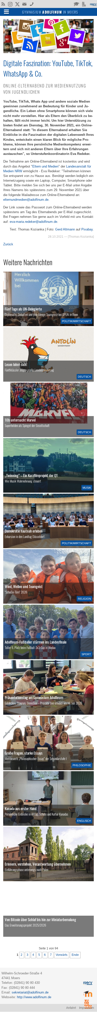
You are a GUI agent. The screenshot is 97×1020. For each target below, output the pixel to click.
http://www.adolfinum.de (34, 997)
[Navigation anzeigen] (6, 11)
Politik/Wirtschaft (76, 321)
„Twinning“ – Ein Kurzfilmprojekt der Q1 (31, 475)
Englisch (84, 820)
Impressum (86, 1008)
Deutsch (84, 376)
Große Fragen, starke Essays (24, 753)
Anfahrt (71, 1008)
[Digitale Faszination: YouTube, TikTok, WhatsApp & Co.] (48, 52)
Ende (75, 954)
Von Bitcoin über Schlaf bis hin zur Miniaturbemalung (40, 919)
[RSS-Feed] (3, 3)
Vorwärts (61, 954)
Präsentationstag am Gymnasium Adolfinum (34, 697)
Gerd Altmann (65, 229)
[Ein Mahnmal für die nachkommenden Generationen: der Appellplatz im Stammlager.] (48, 854)
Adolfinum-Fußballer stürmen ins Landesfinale (35, 642)
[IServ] (93, 4)
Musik (87, 487)
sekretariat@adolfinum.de (30, 992)
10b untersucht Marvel (20, 420)
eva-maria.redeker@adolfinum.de (33, 222)
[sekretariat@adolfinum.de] (25, 3)
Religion (84, 598)
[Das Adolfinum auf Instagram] (10, 4)
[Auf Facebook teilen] (86, 21)
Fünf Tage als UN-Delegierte (23, 309)
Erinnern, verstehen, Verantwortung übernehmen (38, 864)
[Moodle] (76, 3)
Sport (86, 654)
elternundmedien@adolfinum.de (25, 199)
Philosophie (82, 765)
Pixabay (87, 229)
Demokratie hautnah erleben (24, 531)
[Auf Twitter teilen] (91, 21)
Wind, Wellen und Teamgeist (24, 586)
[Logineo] (84, 3)
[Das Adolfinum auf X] (17, 4)
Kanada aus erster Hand (21, 808)
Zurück (8, 244)
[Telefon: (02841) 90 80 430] (32, 3)
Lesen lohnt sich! (16, 364)
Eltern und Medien (45, 166)
